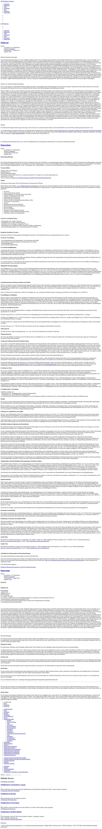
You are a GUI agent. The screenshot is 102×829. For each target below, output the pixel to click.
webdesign (6, 4)
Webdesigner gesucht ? (9, 748)
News (5, 9)
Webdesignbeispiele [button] (9, 719)
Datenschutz (7, 12)
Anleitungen (7, 742)
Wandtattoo (10, 736)
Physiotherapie (10, 738)
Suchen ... (3, 774)
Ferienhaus (10, 730)
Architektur (10, 725)
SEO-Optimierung (8, 716)
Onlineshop (7, 8)
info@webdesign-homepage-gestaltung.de (11, 819)
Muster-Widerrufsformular (18, 133)
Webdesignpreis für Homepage (11, 752)
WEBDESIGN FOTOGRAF (10, 803)
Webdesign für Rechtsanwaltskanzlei (16, 733)
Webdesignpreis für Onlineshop (12, 750)
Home (5, 710)
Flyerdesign (7, 715)
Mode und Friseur (11, 722)
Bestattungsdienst (11, 727)
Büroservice (10, 729)
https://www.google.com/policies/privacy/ (11, 541)
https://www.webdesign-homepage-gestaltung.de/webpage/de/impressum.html (31, 177)
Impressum (6, 11)
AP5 (7, 1)
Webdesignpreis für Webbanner (12, 753)
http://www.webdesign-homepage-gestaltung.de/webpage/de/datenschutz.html (64, 560)
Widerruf (4, 43)
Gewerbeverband (11, 739)
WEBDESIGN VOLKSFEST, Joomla (13, 785)
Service (6, 717)
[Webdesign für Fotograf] (9, 799)
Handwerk (9, 740)
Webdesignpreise (8, 709)
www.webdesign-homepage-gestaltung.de (27, 186)
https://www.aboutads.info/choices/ (20, 364)
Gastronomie (10, 732)
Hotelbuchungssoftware (10, 755)
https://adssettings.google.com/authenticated (38, 541)
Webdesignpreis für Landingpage (12, 749)
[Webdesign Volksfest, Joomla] (7, 781)
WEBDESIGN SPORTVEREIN (11, 812)
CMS (5, 7)
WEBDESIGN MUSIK (8, 794)
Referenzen (7, 5)
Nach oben (3, 822)
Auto (8, 723)
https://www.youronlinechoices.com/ (47, 364)
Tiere (8, 735)
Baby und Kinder (11, 726)
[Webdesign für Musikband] (10, 790)
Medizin (9, 720)
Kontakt (6, 713)
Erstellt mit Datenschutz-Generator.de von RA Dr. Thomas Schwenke (18, 567)
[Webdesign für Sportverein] (8, 809)
